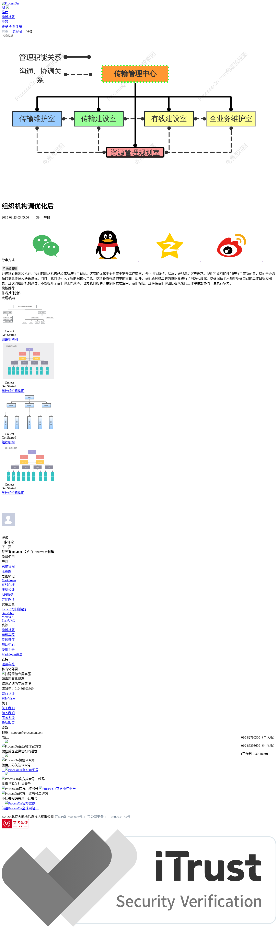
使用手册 (8, 649)
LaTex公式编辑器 (14, 609)
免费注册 (15, 26)
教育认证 (8, 693)
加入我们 (8, 713)
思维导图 (8, 566)
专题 (5, 22)
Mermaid (7, 617)
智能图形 (8, 599)
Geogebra (8, 613)
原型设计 (8, 589)
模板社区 (8, 17)
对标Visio (8, 698)
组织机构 (8, 442)
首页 (5, 31)
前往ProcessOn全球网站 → (20, 808)
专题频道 (8, 640)
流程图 (17, 31)
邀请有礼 (8, 664)
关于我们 (8, 708)
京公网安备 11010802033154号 (108, 817)
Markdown (9, 580)
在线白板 (8, 585)
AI (3, 7)
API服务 (7, 594)
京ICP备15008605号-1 (70, 817)
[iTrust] (139, 925)
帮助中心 (8, 644)
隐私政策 (8, 723)
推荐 (5, 12)
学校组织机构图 (13, 391)
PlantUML (8, 620)
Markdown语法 (12, 654)
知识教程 (8, 635)
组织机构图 (10, 339)
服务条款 (8, 718)
